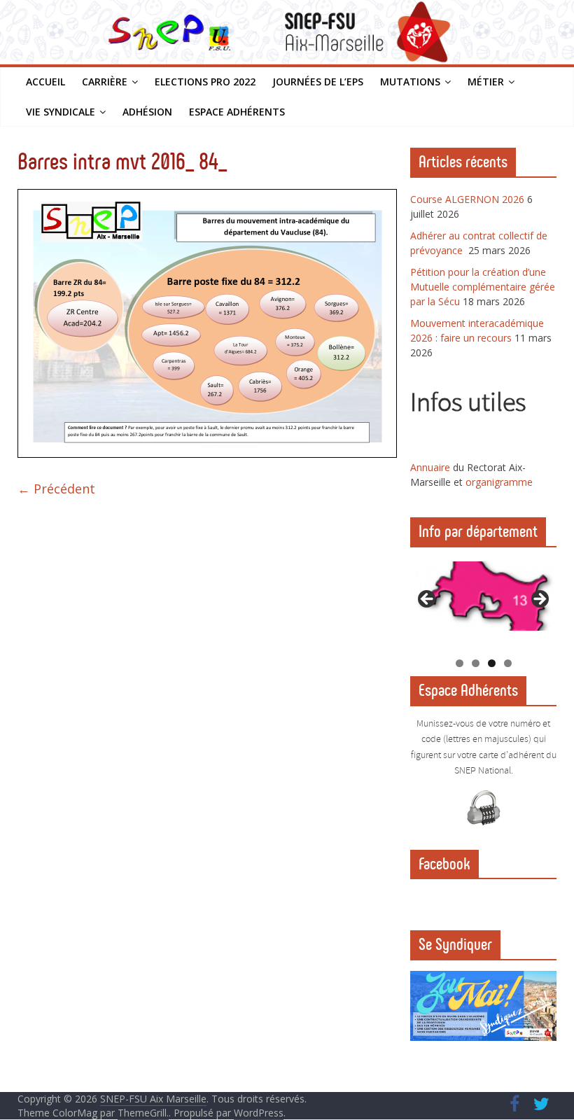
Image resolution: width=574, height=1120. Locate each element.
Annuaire (431, 467)
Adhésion (147, 111)
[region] (483, 603)
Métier (486, 81)
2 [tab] (475, 663)
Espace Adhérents (237, 111)
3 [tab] (492, 663)
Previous (427, 599)
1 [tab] (459, 663)
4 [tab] (508, 663)
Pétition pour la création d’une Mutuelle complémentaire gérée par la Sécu (482, 286)
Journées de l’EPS (317, 81)
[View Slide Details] (483, 596)
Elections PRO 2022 (205, 81)
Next (539, 599)
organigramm (496, 482)
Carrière (104, 81)
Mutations (410, 81)
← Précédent (56, 488)
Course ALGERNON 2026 (467, 199)
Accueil (45, 81)
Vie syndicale (60, 111)
